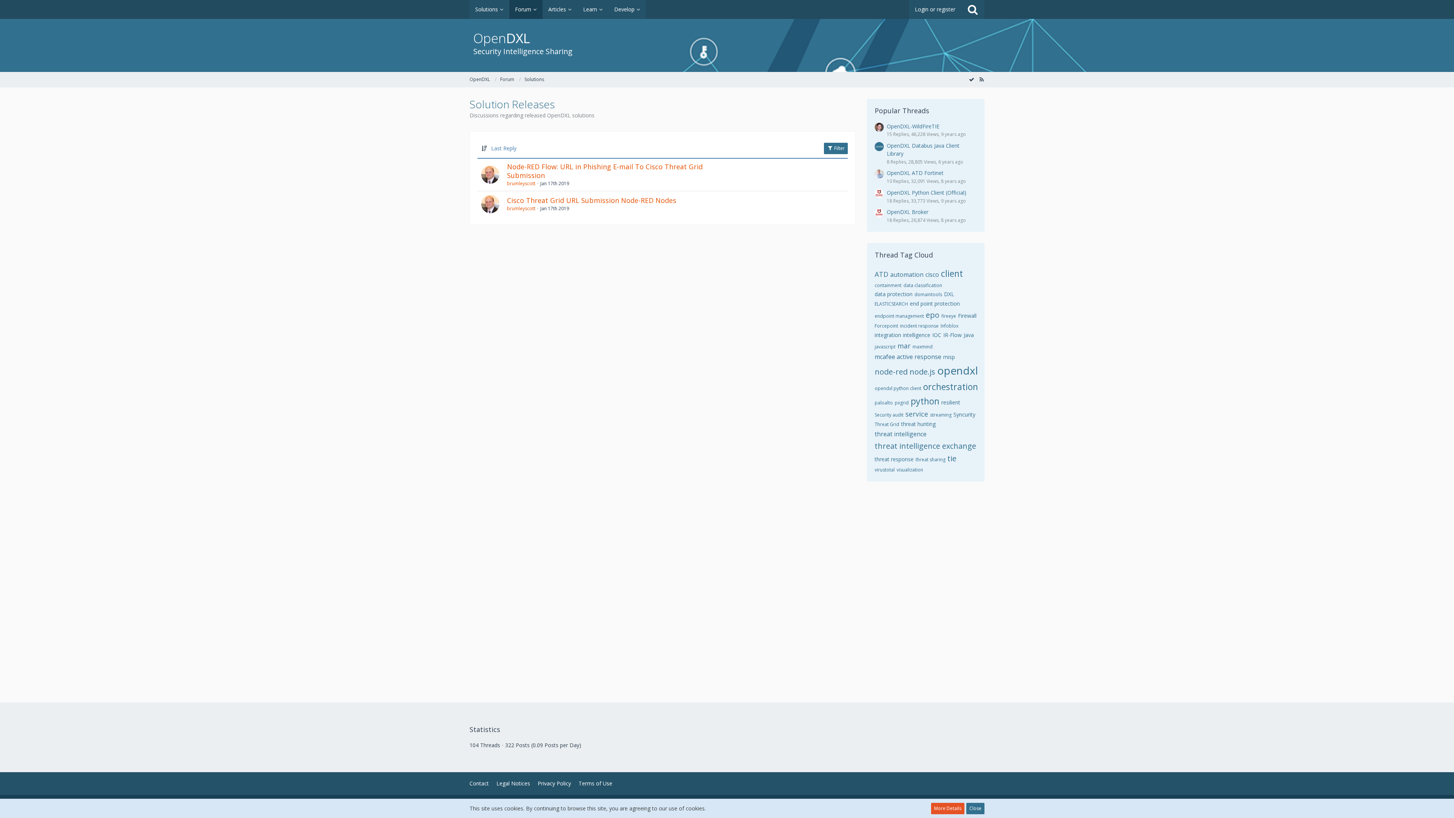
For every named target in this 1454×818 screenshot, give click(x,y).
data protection (894, 294)
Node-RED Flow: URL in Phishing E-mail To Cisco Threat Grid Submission (605, 171)
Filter (839, 148)
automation (907, 274)
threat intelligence (901, 434)
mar (904, 345)
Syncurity (964, 414)
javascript (885, 346)
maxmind (923, 346)
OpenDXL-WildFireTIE (913, 126)
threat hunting (918, 424)
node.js (922, 372)
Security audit (889, 415)
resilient (950, 402)
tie (951, 458)
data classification (922, 285)
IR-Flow (952, 335)
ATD (881, 274)
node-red (891, 372)
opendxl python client (898, 388)
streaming (941, 415)
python (925, 401)
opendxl (957, 370)
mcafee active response (908, 357)
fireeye (948, 316)
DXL (949, 294)
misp (949, 357)
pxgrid (902, 403)
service (916, 413)
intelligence (916, 335)
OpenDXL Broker (907, 211)
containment (888, 285)
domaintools (928, 294)
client (952, 273)
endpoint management (899, 316)
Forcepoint (886, 326)
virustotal (885, 470)
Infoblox (949, 326)
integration (888, 335)
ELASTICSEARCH (891, 304)
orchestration (950, 387)
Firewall (967, 315)
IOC (936, 335)
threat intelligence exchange (925, 446)
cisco (932, 274)
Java (969, 335)
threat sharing (930, 459)
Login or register (935, 9)
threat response (894, 459)
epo (932, 315)
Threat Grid (887, 424)
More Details (947, 808)
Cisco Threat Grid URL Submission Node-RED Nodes (591, 200)
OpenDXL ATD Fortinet (915, 172)
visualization (910, 470)
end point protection (935, 303)
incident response (919, 326)
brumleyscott (521, 183)
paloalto (884, 403)
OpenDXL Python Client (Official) (926, 192)
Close (975, 808)
